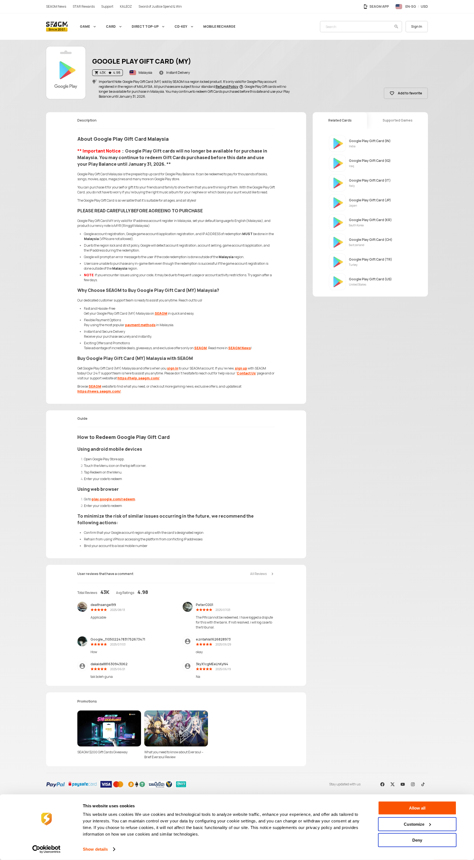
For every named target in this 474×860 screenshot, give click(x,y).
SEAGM (161, 313)
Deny (417, 840)
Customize (414, 824)
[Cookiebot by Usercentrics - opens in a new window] (46, 849)
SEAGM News (239, 348)
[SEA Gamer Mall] (56, 27)
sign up (241, 368)
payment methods (140, 325)
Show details (95, 849)
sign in (172, 368)
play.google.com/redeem (113, 499)
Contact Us (246, 373)
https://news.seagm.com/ (99, 391)
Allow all (417, 808)
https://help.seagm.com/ (138, 378)
